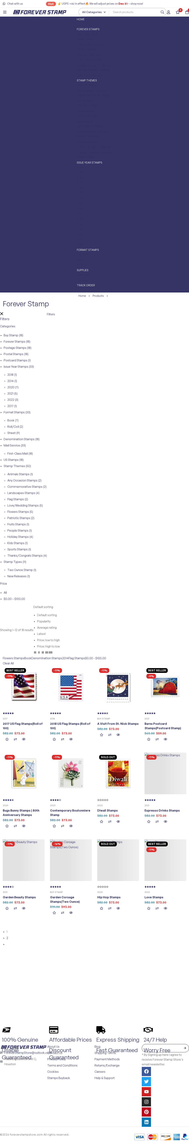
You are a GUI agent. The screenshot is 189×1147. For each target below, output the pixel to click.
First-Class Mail (20, 453)
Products (98, 295)
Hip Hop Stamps (109, 897)
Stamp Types (15, 562)
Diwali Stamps (107, 810)
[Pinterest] (146, 1112)
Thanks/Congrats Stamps (27, 555)
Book (12, 420)
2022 (12, 400)
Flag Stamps (17, 499)
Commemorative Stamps (27, 486)
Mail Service (15, 445)
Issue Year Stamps (19, 366)
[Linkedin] (146, 1122)
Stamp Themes (17, 466)
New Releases (18, 576)
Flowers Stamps (20, 512)
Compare (15, 739)
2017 (12, 406)
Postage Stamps (17, 348)
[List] (35, 653)
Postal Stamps (16, 354)
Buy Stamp (13, 335)
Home (82, 295)
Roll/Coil (15, 426)
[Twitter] (146, 1081)
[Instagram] (146, 1101)
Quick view (23, 739)
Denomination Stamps (21, 439)
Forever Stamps (17, 341)
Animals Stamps (20, 474)
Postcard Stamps (17, 360)
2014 (12, 381)
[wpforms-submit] (185, 1048)
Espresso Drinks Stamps (162, 810)
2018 (12, 375)
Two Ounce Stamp (21, 570)
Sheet (13, 433)
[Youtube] (146, 1091)
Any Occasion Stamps (24, 480)
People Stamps (19, 530)
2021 (12, 393)
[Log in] (168, 12)
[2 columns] (39, 653)
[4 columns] (46, 653)
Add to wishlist (7, 739)
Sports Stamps (19, 549)
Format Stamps (17, 412)
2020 (12, 387)
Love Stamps (154, 897)
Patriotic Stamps (20, 518)
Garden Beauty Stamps (19, 897)
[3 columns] (42, 653)
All (5, 592)
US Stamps (14, 460)
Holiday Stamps (20, 537)
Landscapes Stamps (23, 493)
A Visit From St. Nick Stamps (118, 724)
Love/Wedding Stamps (25, 505)
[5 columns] (50, 653)
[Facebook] (146, 1071)
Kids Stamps (17, 543)
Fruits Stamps (18, 524)
